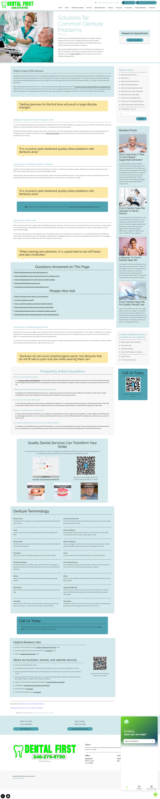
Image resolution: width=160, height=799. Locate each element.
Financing (119, 8)
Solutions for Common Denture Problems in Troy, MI (84, 207)
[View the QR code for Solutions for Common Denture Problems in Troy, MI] (86, 474)
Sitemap (22, 778)
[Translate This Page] (8, 796)
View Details (29, 689)
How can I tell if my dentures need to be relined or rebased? (33, 304)
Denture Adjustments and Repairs (131, 342)
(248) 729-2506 (75, 54)
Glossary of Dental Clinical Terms (46, 647)
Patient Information (78, 8)
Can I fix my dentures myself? (24, 300)
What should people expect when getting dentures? (31, 272)
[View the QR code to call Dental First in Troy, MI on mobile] (133, 391)
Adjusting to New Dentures (129, 75)
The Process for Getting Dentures (130, 98)
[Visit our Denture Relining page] (89, 499)
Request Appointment (80, 729)
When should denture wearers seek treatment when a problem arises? (37, 276)
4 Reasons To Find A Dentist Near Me (130, 259)
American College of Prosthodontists (29, 380)
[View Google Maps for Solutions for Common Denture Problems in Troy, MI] (46, 477)
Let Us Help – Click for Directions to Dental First (45, 479)
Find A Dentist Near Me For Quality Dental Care (132, 303)
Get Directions (26, 729)
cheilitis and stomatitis (52, 133)
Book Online (129, 3)
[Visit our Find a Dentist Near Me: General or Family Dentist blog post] (133, 206)
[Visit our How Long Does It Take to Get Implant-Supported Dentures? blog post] (133, 152)
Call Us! (147, 3)
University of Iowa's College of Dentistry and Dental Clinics (92, 87)
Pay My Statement (140, 8)
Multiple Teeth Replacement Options (132, 352)
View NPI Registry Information (56, 682)
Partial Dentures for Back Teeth (130, 95)
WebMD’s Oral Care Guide (27, 654)
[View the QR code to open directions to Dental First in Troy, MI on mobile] (100, 670)
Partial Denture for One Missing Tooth (132, 91)
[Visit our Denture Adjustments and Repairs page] (62, 499)
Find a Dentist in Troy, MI (128, 109)
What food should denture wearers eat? (27, 283)
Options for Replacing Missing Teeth (131, 88)
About (67, 8)
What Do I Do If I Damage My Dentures (132, 101)
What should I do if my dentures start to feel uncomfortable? (34, 307)
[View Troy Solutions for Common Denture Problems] (26, 62)
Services (89, 8)
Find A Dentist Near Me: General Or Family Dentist (132, 211)
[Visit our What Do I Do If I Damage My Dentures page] (36, 499)
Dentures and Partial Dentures (130, 81)
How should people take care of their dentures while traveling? (35, 280)
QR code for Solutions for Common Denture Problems (27, 708)
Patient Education (99, 8)
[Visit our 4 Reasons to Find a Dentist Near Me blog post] (133, 255)
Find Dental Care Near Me (128, 360)
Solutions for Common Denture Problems (31, 704)
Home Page (48, 650)
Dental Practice (125, 356)
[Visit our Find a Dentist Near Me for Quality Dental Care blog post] (133, 299)
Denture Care (125, 78)
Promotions (128, 8)
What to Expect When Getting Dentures (132, 104)
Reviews (110, 8)
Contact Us (152, 8)
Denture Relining (126, 345)
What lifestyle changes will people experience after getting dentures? (37, 315)
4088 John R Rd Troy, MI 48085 (108, 3)
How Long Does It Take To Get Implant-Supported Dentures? (131, 157)
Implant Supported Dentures (129, 85)
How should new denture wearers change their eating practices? (35, 311)
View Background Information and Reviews (37, 685)
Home (60, 8)
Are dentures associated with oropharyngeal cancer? (32, 287)
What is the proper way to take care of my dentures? (31, 296)
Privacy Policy (15, 778)
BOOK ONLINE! (134, 40)
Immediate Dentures (127, 349)
